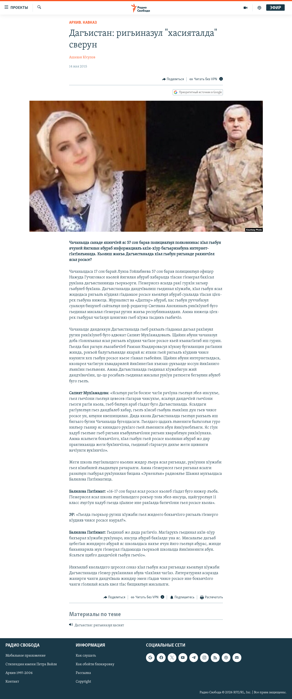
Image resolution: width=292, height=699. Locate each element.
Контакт (12, 682)
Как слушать (86, 656)
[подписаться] (236, 657)
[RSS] (215, 657)
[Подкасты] (226, 657)
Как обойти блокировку (95, 664)
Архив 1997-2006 (19, 673)
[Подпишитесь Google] (150, 657)
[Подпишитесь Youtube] (182, 657)
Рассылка (83, 673)
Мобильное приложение (25, 656)
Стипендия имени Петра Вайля (31, 664)
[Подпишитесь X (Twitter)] (172, 657)
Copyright (83, 682)
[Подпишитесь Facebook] (161, 657)
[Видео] (246, 7)
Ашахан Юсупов (82, 57)
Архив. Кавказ (83, 23)
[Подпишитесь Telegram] (193, 657)
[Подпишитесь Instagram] (204, 657)
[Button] (173, 79)
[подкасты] (259, 7)
